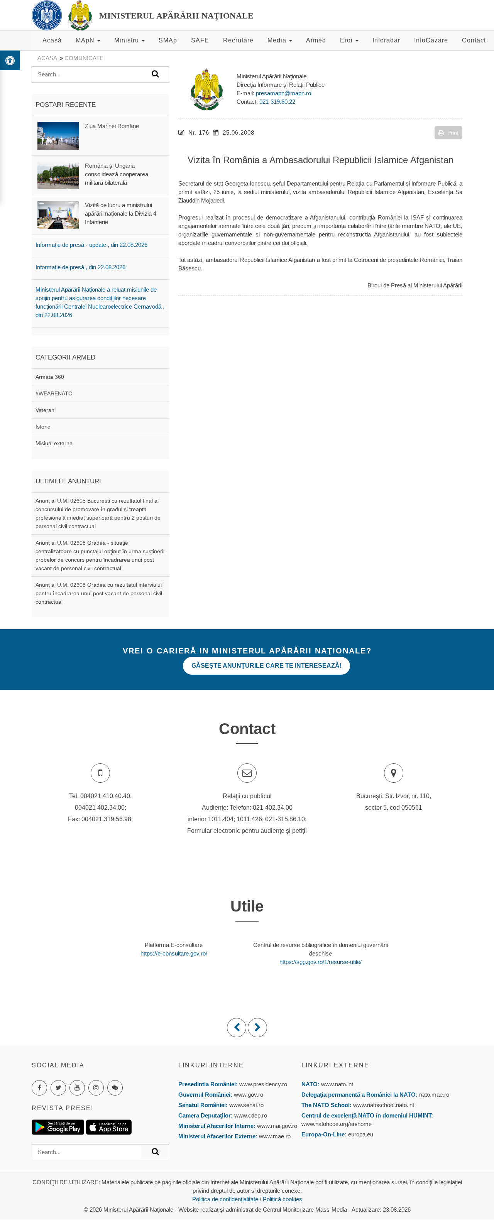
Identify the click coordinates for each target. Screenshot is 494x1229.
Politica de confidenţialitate (225, 1199)
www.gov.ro (248, 1094)
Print (452, 133)
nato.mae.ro (434, 1094)
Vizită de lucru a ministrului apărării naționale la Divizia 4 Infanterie (120, 213)
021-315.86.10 (285, 819)
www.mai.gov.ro (276, 1126)
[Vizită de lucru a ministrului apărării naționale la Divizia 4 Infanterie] (58, 214)
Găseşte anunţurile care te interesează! (266, 665)
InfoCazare (431, 40)
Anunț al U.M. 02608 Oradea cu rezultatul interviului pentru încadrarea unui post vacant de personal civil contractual (99, 593)
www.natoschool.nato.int (383, 1105)
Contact (474, 40)
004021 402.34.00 (100, 807)
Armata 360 (50, 377)
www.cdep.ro (250, 1115)
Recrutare (238, 40)
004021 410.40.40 (105, 796)
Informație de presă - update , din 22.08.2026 (91, 244)
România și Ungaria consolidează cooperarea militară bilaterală (116, 174)
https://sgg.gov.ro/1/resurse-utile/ (320, 962)
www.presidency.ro (263, 1084)
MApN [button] (86, 40)
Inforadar (386, 40)
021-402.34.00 (273, 807)
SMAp (168, 40)
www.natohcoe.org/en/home (336, 1124)
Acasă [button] (52, 40)
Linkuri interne (211, 1065)
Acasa (47, 58)
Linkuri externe (335, 1065)
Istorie (43, 427)
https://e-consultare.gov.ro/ (173, 953)
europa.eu (360, 1134)
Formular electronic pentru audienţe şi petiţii (247, 830)
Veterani (46, 410)
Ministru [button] (127, 40)
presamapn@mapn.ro (283, 93)
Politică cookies (282, 1199)
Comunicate (83, 58)
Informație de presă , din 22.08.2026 (80, 267)
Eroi (347, 40)
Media (277, 40)
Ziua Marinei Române (112, 126)
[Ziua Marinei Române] (58, 135)
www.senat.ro (246, 1105)
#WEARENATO (54, 393)
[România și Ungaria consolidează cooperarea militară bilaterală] (58, 175)
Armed (316, 40)
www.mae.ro (274, 1136)
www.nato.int (337, 1084)
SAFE (200, 40)
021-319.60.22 (277, 101)
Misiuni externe (54, 443)
